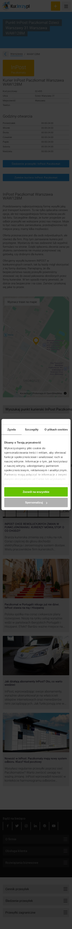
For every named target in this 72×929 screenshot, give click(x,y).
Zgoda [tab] (11, 429)
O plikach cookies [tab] (56, 429)
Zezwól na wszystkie (36, 491)
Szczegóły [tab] (31, 429)
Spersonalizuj (34, 502)
